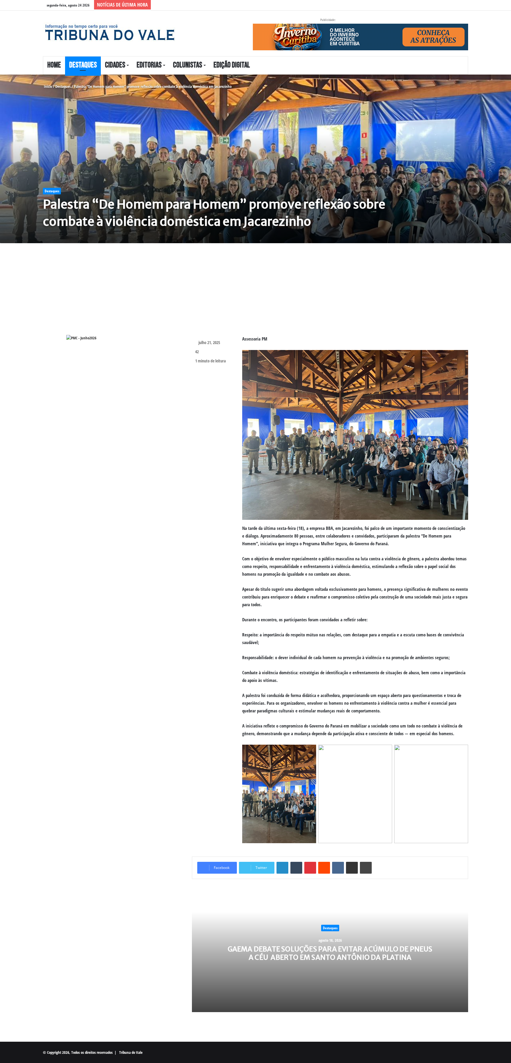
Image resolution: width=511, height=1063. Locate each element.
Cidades (115, 65)
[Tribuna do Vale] (109, 32)
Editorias (149, 65)
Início (47, 86)
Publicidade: (328, 19)
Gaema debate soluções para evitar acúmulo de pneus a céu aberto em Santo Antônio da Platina (330, 953)
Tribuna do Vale (131, 1052)
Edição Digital (232, 65)
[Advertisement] (215, 293)
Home (54, 65)
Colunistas (187, 65)
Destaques (83, 65)
